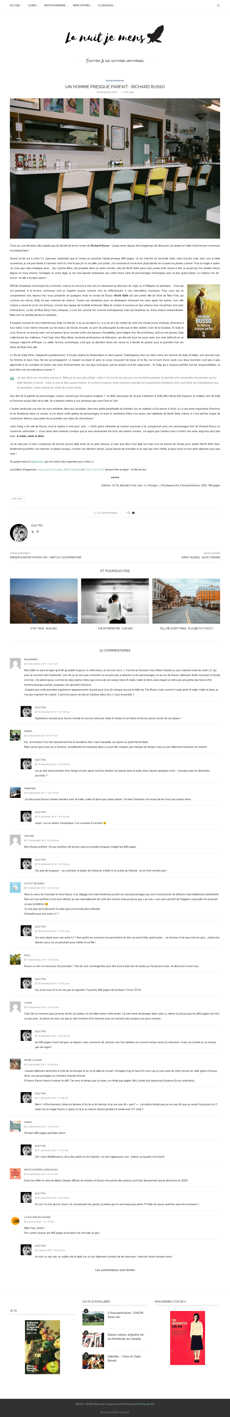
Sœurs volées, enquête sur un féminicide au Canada (126, 1336)
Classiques (105, 5)
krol (27, 955)
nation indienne (54, 5)
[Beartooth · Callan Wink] (186, 601)
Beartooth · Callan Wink (186, 628)
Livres (32, 5)
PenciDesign (143, 1404)
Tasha (28, 1002)
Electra (37, 525)
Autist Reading (72, 469)
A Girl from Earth (94, 469)
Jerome (29, 836)
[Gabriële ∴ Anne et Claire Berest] (93, 1362)
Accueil (15, 5)
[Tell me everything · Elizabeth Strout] (115, 601)
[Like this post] (129, 512)
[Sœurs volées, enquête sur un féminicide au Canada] (93, 1340)
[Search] (218, 5)
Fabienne (30, 788)
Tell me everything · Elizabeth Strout (115, 628)
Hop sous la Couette (50, 469)
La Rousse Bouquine (37, 1217)
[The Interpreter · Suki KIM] (44, 601)
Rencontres (81, 5)
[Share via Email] (133, 512)
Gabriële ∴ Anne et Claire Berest (124, 1358)
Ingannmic (31, 659)
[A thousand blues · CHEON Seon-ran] (93, 1318)
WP (152, 1404)
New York (17, 499)
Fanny (28, 1122)
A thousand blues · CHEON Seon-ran (125, 1315)
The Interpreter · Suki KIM (43, 628)
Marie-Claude (33, 1060)
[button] (15, 607)
